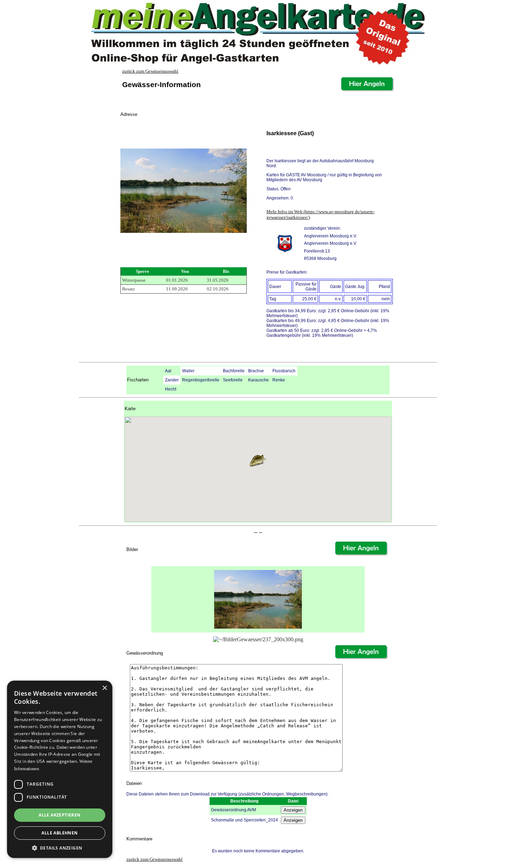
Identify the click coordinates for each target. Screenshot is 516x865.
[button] (258, 460)
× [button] (104, 688)
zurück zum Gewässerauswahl (150, 71)
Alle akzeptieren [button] (59, 815)
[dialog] (59, 769)
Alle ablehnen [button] (59, 833)
